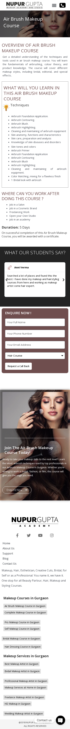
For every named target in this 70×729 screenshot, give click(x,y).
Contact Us (9, 563)
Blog (5, 558)
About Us (8, 548)
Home (6, 543)
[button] (54, 5)
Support (8, 553)
